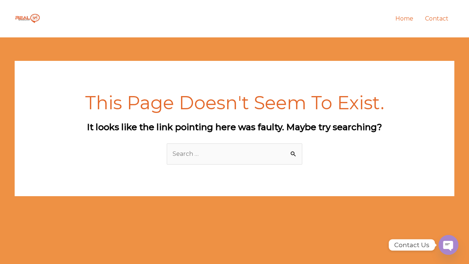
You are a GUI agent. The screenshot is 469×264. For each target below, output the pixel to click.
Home (404, 18)
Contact (436, 18)
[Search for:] (234, 153)
